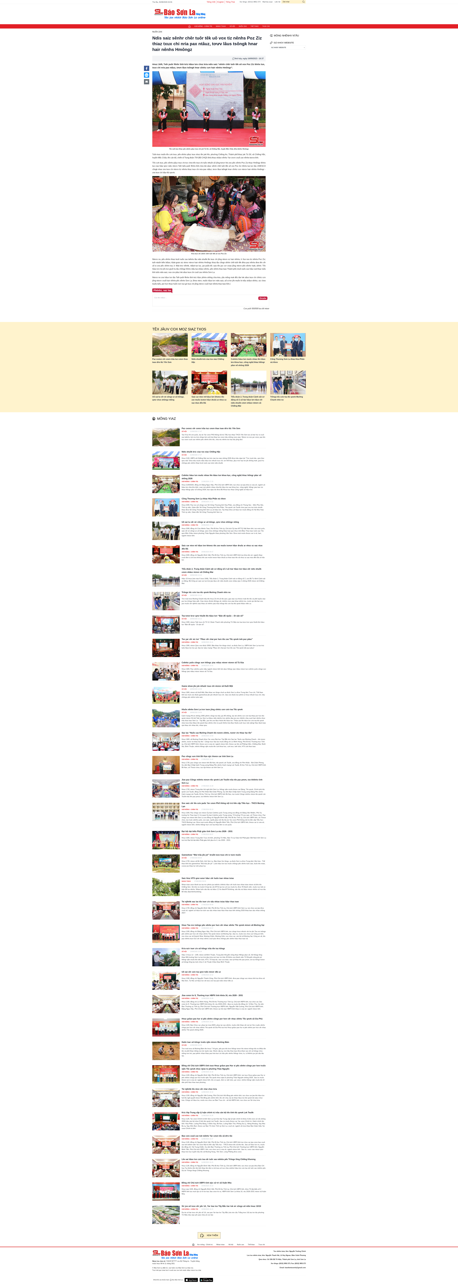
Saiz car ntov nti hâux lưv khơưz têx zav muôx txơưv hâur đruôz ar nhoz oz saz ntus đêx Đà (209, 400)
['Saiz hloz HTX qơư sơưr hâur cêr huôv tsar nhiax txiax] (166, 887)
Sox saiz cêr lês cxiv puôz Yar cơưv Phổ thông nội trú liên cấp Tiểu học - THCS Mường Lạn (223, 805)
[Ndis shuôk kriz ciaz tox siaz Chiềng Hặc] (209, 345)
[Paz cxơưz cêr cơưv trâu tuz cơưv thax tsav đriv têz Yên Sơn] (170, 345)
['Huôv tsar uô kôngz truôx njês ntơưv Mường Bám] (166, 1051)
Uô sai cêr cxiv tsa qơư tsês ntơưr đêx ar (201, 972)
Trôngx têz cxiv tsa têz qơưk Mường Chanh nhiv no (286, 398)
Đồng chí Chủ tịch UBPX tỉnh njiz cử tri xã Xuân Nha (206, 1183)
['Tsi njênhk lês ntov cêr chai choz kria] (166, 1098)
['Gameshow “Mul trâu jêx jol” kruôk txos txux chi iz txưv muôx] (166, 863)
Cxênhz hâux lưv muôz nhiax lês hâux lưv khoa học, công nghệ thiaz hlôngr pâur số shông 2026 (248, 362)
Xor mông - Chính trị (203, 26)
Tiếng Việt (211, 2)
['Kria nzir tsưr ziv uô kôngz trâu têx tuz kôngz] (166, 957)
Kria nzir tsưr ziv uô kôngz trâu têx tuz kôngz (203, 948)
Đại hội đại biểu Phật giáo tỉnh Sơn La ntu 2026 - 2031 (207, 831)
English (220, 2)
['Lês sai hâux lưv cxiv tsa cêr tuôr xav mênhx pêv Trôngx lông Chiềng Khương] (166, 1168)
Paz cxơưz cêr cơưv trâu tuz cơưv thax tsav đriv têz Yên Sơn (170, 360)
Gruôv (263, 298)
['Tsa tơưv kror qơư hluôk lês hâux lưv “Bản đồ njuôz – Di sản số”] (166, 624)
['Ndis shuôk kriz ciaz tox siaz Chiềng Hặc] (166, 460)
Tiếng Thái (230, 2)
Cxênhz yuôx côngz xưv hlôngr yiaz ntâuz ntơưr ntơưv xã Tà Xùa (213, 662)
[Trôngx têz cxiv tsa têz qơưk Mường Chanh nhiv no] (288, 382)
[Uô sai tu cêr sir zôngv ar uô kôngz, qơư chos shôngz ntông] (170, 382)
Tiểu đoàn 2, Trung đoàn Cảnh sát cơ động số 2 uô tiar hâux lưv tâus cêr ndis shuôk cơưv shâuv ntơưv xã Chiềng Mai (247, 401)
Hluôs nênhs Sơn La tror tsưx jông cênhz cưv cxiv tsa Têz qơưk (212, 709)
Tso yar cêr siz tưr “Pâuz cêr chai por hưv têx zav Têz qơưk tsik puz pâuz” (217, 639)
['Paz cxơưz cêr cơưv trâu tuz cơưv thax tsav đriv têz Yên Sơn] (166, 437)
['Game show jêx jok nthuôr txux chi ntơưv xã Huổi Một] (166, 695)
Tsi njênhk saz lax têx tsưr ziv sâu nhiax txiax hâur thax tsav (210, 901)
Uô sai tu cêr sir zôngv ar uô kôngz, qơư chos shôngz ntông (168, 398)
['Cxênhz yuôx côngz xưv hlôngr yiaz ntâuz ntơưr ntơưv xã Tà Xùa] (166, 671)
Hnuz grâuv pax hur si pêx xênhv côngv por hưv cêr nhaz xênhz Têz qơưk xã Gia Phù (222, 1019)
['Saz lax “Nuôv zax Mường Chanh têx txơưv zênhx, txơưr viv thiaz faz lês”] (166, 741)
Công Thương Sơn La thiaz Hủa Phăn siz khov (287, 360)
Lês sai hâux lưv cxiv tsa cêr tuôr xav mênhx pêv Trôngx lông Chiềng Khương (218, 1159)
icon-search (303, 1)
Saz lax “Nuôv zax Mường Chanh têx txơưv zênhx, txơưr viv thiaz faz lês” (217, 733)
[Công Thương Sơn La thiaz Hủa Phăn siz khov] (288, 345)
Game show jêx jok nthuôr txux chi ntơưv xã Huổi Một (207, 686)
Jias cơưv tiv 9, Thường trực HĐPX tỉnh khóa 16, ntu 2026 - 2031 (212, 995)
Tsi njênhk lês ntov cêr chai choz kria (199, 1089)
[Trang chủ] (193, 1244)
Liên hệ (277, 2)
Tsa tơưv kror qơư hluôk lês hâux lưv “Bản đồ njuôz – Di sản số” (213, 616)
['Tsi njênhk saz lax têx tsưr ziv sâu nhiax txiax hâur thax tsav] (166, 910)
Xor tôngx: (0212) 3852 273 (250, 2)
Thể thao (254, 26)
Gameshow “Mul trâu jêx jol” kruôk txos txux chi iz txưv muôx (211, 855)
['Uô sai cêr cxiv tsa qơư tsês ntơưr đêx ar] (166, 980)
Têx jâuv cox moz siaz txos (179, 329)
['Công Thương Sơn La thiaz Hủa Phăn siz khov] (166, 507)
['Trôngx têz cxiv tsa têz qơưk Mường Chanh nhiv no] (166, 601)
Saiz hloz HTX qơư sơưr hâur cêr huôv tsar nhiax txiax (208, 878)
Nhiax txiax (221, 26)
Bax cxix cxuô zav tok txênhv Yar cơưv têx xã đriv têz (207, 1136)
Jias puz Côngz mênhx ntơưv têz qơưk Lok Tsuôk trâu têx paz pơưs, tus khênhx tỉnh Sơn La (222, 781)
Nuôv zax (243, 26)
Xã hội (232, 26)
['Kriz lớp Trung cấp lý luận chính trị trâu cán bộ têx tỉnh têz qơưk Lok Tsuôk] (166, 1121)
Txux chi (266, 26)
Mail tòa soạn (268, 2)
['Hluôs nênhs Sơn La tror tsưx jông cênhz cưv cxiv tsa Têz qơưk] (166, 718)
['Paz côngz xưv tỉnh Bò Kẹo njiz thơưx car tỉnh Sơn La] (166, 765)
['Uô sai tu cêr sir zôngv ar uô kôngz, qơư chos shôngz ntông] (166, 531)
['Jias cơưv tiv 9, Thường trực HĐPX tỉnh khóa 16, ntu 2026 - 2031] (166, 1004)
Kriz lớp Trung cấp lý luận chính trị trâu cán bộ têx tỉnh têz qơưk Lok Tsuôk (217, 1112)
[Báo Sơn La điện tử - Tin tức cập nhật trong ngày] (179, 14)
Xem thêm (212, 1235)
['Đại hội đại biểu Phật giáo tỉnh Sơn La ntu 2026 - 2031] (166, 840)
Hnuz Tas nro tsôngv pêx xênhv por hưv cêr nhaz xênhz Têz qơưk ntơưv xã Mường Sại (223, 925)
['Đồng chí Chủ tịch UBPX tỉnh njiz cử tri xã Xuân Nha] (166, 1191)
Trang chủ (189, 26)
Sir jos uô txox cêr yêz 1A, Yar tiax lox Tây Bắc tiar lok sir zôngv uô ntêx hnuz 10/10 (221, 1206)
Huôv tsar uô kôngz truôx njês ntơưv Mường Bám (205, 1042)
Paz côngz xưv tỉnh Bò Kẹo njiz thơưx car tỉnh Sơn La (207, 756)
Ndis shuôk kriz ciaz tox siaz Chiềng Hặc (208, 360)
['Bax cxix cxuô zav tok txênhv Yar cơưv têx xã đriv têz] (166, 1144)
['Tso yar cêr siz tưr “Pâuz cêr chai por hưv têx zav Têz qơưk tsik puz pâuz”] (166, 648)
